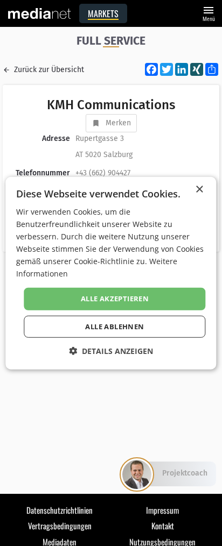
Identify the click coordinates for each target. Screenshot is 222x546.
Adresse (56, 138)
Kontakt (162, 525)
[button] (111, 351)
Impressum (162, 510)
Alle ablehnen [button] (114, 326)
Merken (118, 122)
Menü (208, 13)
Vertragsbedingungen (60, 525)
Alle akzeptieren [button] (115, 298)
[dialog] (110, 273)
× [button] (199, 189)
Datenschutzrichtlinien (59, 510)
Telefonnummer (43, 173)
